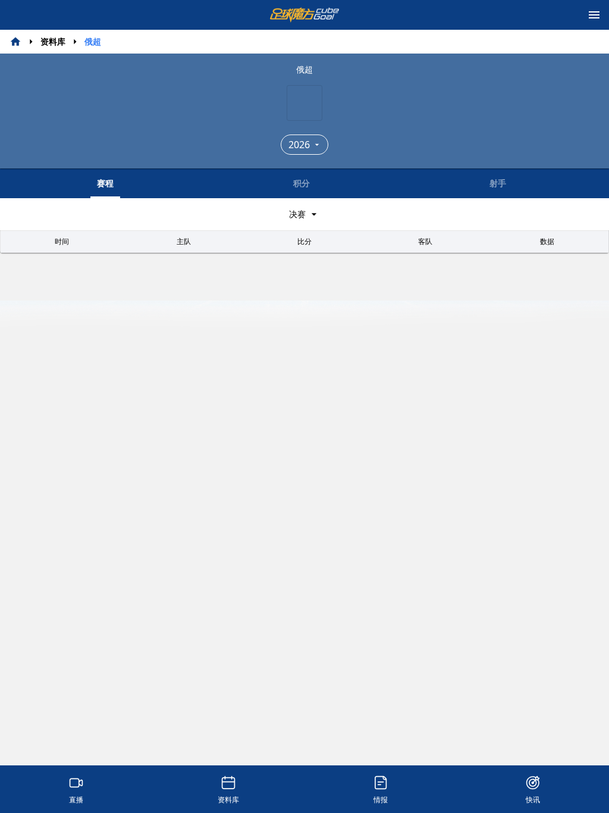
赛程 (105, 183)
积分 (301, 183)
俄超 (92, 41)
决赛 (297, 214)
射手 (497, 183)
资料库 (52, 41)
